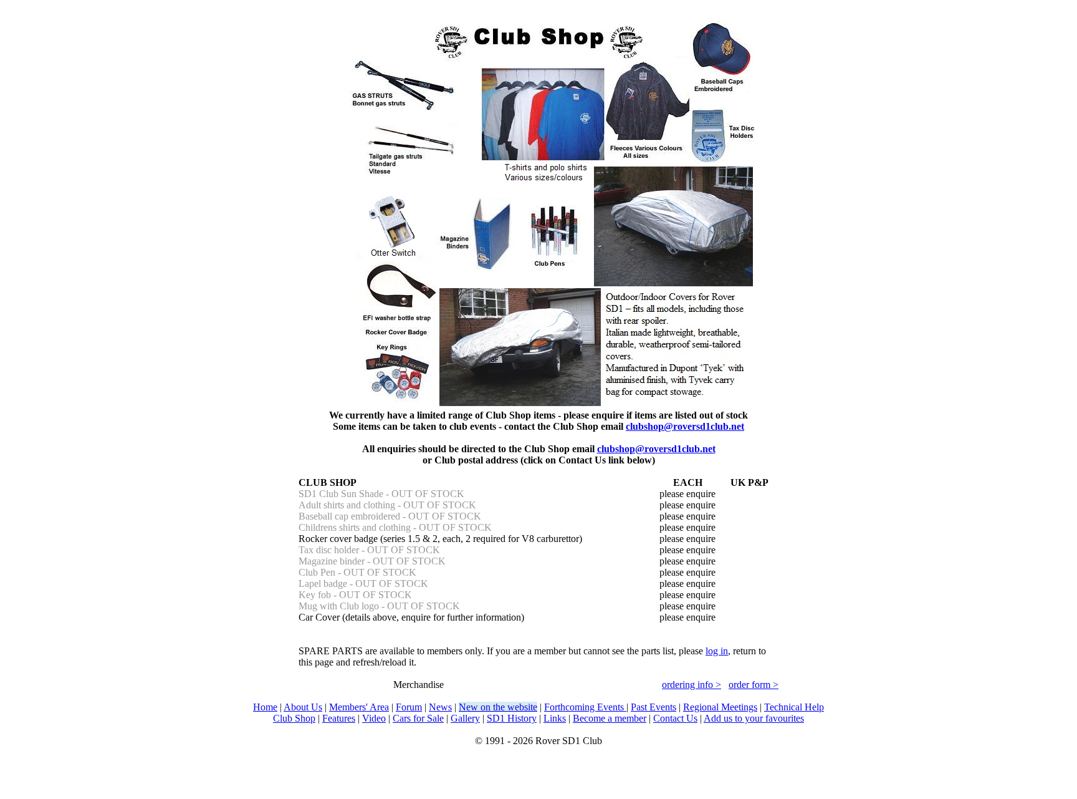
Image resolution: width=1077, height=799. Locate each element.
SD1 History (512, 718)
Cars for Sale (418, 718)
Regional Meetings (720, 707)
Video (374, 718)
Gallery (465, 718)
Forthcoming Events (585, 707)
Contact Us (675, 718)
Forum (409, 707)
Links (554, 718)
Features (338, 718)
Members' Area (359, 707)
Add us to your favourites (754, 718)
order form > (753, 684)
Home (265, 707)
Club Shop (294, 718)
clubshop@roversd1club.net (685, 426)
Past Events (653, 707)
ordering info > (691, 684)
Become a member (609, 718)
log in (717, 651)
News (440, 707)
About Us (303, 707)
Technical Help (794, 707)
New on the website (498, 707)
